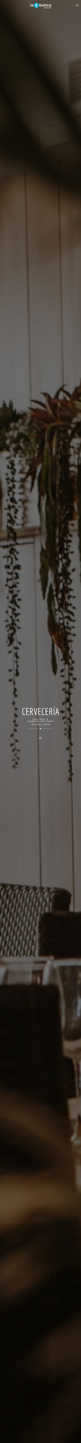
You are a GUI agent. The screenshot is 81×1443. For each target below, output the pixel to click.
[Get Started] (40, 738)
